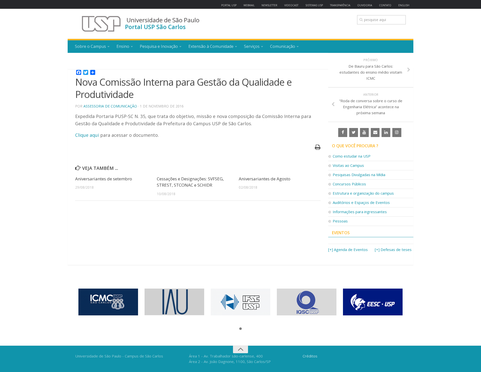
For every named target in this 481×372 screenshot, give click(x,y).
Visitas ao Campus (348, 165)
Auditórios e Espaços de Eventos (361, 202)
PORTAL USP (228, 5)
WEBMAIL (249, 5)
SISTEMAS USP (314, 5)
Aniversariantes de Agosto (264, 179)
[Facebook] (342, 132)
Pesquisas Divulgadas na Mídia (359, 174)
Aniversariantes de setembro (103, 179)
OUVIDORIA (364, 5)
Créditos (310, 355)
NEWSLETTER (269, 5)
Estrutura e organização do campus (363, 193)
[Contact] (375, 132)
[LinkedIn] (386, 132)
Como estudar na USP (352, 156)
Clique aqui (87, 135)
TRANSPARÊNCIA (340, 5)
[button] (240, 328)
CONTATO (385, 5)
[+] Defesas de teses (393, 249)
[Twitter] (353, 132)
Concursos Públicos (349, 183)
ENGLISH (403, 5)
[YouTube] (364, 132)
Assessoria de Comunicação (110, 106)
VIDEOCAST (291, 5)
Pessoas (340, 220)
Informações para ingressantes (360, 211)
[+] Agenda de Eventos (348, 249)
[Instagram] (396, 132)
